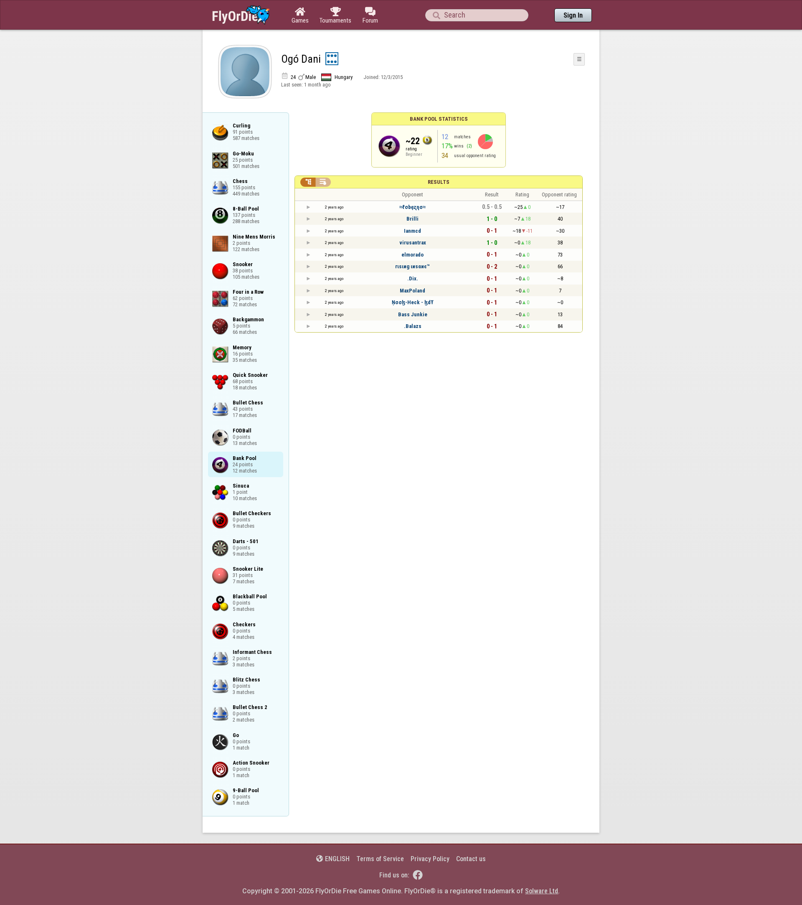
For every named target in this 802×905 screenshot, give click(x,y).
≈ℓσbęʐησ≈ (412, 207)
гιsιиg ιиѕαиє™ (412, 266)
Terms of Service (380, 859)
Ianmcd (412, 231)
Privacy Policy (430, 859)
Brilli (412, 219)
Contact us (471, 859)
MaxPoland (412, 290)
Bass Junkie (412, 314)
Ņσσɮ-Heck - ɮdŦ (413, 302)
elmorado (412, 255)
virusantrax (412, 242)
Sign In (573, 15)
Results (438, 182)
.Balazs (412, 326)
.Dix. (412, 278)
